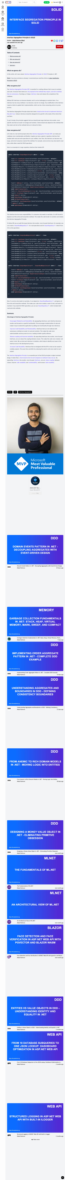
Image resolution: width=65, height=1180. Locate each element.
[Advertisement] (35, 377)
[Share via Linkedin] (57, 41)
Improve (59, 46)
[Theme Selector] (60, 2)
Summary (12, 65)
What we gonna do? (15, 56)
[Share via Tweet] (62, 41)
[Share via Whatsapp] (54, 41)
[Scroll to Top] (62, 1177)
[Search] (34, 2)
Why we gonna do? (15, 59)
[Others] (62, 2)
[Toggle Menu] (3, 2)
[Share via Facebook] (59, 41)
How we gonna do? (15, 62)
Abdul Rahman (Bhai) (18, 40)
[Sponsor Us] (52, 41)
